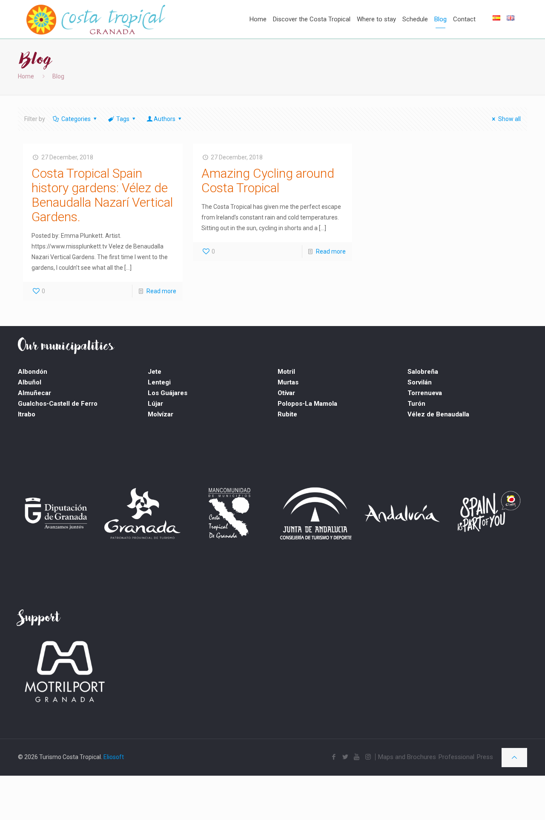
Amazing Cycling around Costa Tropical (267, 180)
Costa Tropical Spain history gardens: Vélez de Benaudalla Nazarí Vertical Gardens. (102, 195)
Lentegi (159, 382)
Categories (76, 118)
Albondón (32, 371)
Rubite (287, 414)
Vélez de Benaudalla (438, 414)
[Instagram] (368, 757)
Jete (154, 371)
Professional (456, 757)
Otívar (286, 393)
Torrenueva (424, 393)
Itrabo (26, 414)
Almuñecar (34, 393)
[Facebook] (333, 757)
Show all (509, 118)
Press (485, 757)
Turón (416, 403)
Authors (164, 118)
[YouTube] (356, 757)
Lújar (155, 403)
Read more (161, 291)
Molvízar (160, 414)
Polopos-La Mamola (307, 403)
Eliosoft (113, 757)
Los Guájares (167, 393)
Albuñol (29, 382)
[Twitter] (345, 757)
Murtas (288, 382)
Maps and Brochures (407, 757)
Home (26, 76)
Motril (286, 371)
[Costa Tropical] (95, 17)
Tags (122, 118)
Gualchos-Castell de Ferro (58, 403)
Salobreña (422, 371)
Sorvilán (419, 382)
